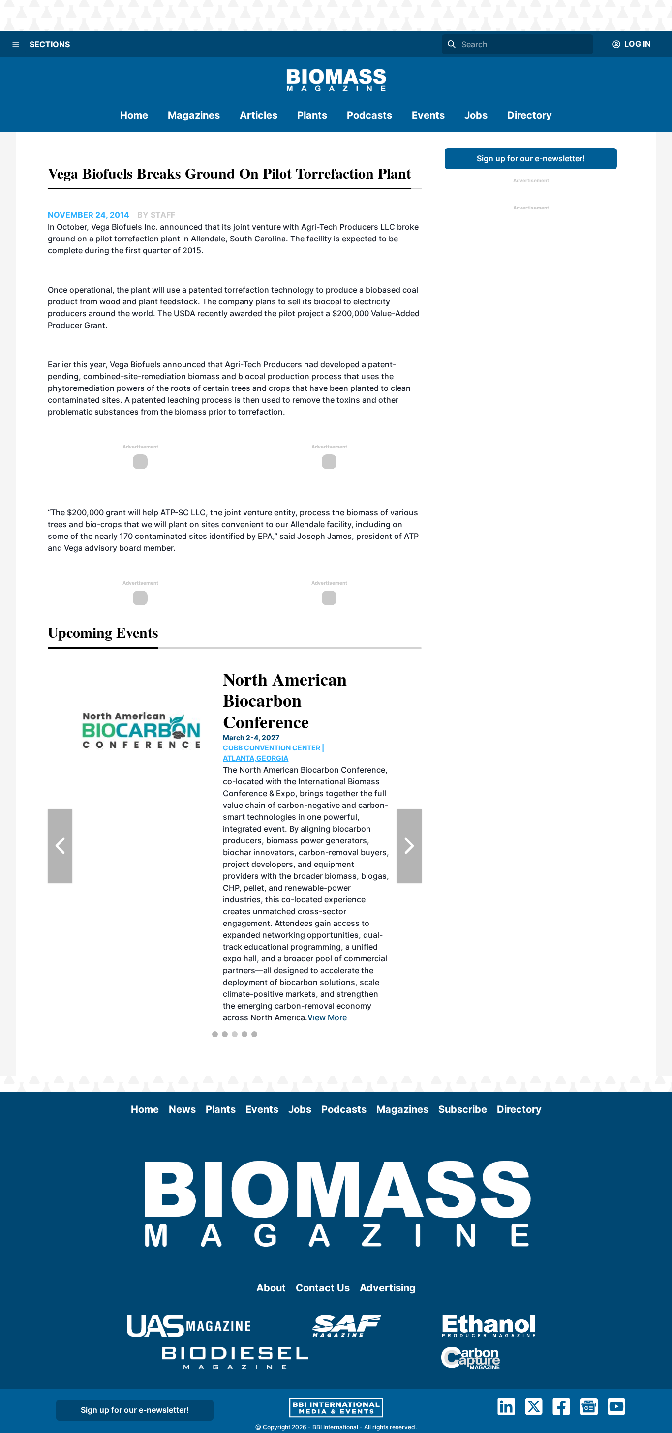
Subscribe (462, 1109)
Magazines (194, 115)
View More (327, 1017)
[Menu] (16, 44)
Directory (529, 115)
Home (134, 115)
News (182, 1109)
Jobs (476, 115)
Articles (258, 115)
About (271, 1288)
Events (428, 115)
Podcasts (369, 115)
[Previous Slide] (60, 846)
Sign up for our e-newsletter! (531, 158)
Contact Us (323, 1288)
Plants (312, 115)
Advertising (388, 1288)
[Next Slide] (409, 846)
